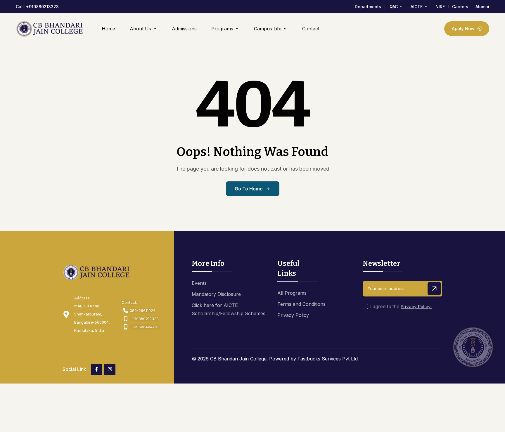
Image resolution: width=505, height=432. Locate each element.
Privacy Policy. (416, 306)
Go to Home (249, 189)
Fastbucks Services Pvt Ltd (328, 359)
